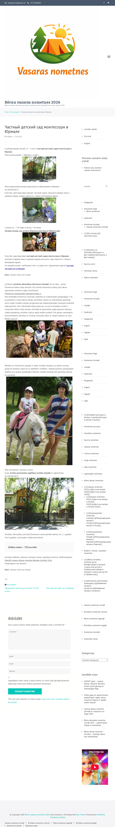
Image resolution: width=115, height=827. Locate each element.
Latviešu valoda (90, 129)
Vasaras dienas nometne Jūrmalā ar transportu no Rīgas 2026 (94, 711)
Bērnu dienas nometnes (93, 480)
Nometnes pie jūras (92, 426)
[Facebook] (104, 3)
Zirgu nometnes (90, 460)
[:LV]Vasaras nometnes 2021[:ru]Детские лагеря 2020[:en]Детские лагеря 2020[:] (95, 491)
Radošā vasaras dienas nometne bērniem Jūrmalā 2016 (28, 560)
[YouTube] (108, 3)
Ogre (86, 339)
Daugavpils (88, 202)
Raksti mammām (91, 277)
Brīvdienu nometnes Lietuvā (95, 612)
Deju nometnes (90, 467)
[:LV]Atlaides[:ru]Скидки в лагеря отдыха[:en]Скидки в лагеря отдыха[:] (95, 417)
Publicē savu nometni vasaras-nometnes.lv (93, 169)
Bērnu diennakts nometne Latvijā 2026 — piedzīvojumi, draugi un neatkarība (95, 722)
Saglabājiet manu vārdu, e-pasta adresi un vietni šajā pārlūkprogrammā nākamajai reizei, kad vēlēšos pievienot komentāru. (38, 682)
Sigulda (87, 332)
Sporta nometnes (91, 440)
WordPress (101, 814)
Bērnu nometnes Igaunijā (94, 618)
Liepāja (87, 305)
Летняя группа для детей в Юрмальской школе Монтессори (32, 231)
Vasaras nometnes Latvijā (94, 605)
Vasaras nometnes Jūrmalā (97, 227)
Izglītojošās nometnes (93, 474)
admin (9, 137)
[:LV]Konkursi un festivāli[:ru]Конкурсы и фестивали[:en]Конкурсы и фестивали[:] (95, 254)
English (87, 143)
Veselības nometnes (92, 433)
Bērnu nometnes (93, 211)
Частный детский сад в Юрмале (60, 588)
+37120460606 (35, 3)
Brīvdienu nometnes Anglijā (95, 625)
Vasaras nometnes (91, 447)
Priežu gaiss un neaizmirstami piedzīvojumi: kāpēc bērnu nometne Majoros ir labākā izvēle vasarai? (96, 699)
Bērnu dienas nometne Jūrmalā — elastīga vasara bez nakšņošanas (94, 734)
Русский (87, 136)
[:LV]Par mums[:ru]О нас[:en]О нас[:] (92, 234)
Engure (87, 325)
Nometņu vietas (90, 271)
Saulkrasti (88, 218)
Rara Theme (81, 814)
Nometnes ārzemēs (92, 632)
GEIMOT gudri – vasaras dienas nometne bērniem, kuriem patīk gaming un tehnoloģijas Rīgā (94, 685)
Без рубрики (11, 585)
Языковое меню (91, 639)
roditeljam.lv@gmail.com (17, 3)
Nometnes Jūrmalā (91, 224)
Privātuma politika (57, 817)
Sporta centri (89, 264)
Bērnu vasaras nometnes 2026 (32, 102)
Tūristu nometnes (91, 453)
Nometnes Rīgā (90, 209)
